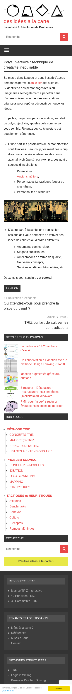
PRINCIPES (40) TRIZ (24, 445)
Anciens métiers (27, 176)
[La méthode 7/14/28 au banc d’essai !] (11, 351)
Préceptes (16, 523)
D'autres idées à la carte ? (36, 561)
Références (18, 632)
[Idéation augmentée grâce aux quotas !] (11, 379)
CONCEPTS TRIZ (21, 434)
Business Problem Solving (28, 680)
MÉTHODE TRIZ (18, 429)
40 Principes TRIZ (23, 595)
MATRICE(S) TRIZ (21, 440)
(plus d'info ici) (8, 690)
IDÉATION (12, 288)
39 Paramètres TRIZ (24, 601)
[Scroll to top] (64, 686)
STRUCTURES (19, 487)
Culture (14, 517)
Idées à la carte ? (22, 627)
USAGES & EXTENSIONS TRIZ (30, 451)
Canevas (15, 512)
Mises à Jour (19, 638)
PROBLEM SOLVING (22, 460)
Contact (16, 643)
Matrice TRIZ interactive (26, 590)
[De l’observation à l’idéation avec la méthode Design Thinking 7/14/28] (11, 365)
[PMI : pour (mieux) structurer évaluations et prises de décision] (11, 406)
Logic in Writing (21, 675)
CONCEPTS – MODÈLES (26, 465)
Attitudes (15, 500)
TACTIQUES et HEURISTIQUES (29, 496)
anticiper (36, 82)
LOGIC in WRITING (22, 476)
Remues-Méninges (21, 528)
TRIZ (14, 670)
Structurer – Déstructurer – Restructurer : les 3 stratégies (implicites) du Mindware (39, 392)
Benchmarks (17, 506)
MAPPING (16, 481)
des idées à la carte (26, 21)
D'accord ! (59, 688)
